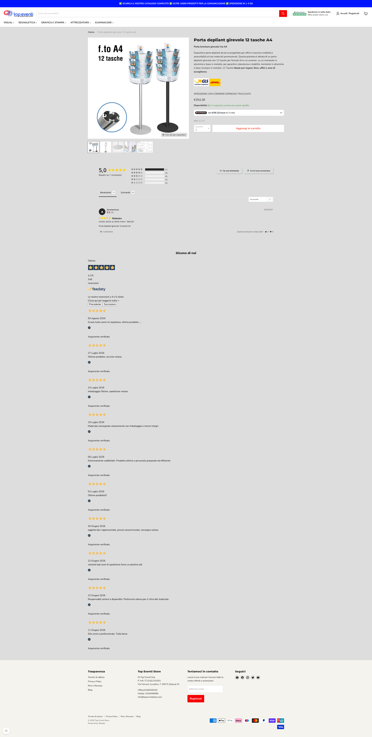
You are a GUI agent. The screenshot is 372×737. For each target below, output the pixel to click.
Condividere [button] (107, 231)
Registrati (196, 698)
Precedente (95, 304)
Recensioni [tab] (105, 192)
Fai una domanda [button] (231, 170)
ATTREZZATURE (80, 22)
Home (91, 32)
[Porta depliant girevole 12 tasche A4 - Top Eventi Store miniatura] (105, 147)
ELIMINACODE (103, 22)
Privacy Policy (94, 681)
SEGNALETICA (27, 22)
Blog (90, 689)
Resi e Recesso (95, 685)
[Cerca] (283, 13)
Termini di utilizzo (96, 677)
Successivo (110, 304)
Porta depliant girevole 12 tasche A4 (114, 226)
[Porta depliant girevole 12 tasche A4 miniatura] (93, 147)
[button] (266, 231)
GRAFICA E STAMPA (53, 22)
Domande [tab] (125, 192)
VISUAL (8, 22)
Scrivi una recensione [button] (260, 170)
